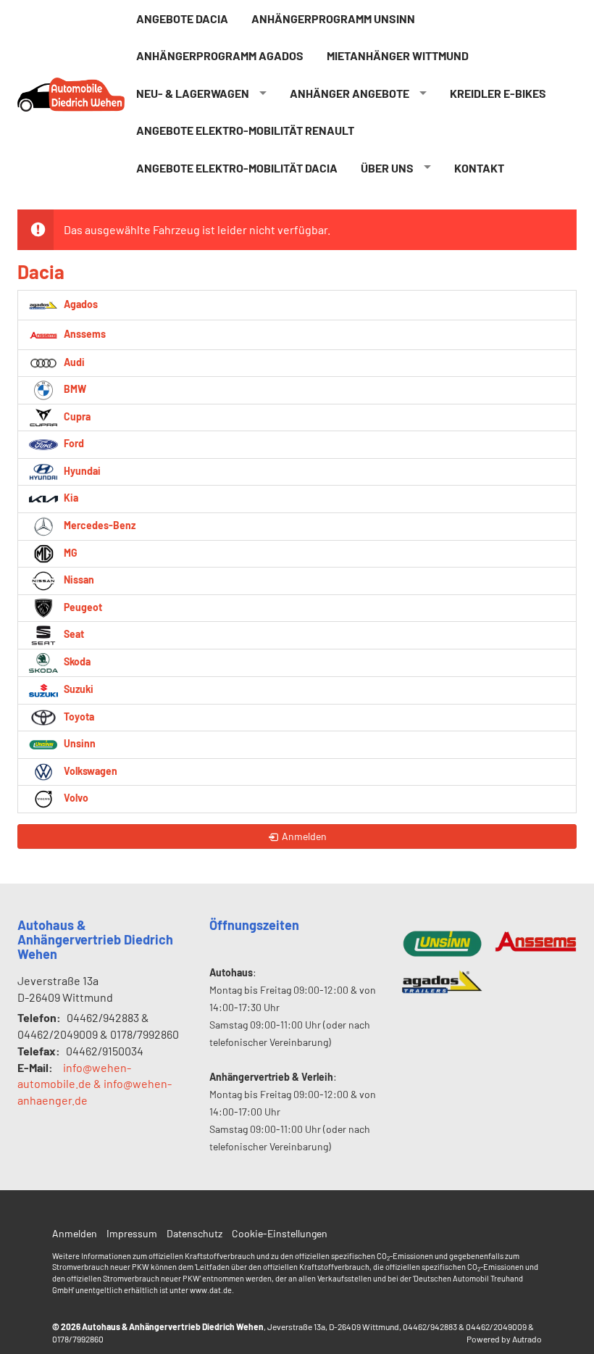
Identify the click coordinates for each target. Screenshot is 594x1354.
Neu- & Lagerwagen (192, 93)
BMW (74, 389)
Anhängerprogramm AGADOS (220, 55)
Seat (73, 634)
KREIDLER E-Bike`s (498, 93)
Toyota (78, 716)
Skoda (76, 661)
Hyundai (81, 471)
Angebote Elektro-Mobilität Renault (245, 130)
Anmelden (74, 1233)
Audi (73, 362)
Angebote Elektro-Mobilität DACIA (237, 168)
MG (70, 553)
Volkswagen (89, 771)
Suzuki (77, 689)
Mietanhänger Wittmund (398, 55)
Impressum (131, 1233)
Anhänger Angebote (349, 93)
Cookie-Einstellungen (279, 1233)
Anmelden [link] (304, 836)
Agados (80, 303)
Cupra (76, 416)
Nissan (78, 579)
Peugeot (82, 607)
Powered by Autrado (504, 1339)
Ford (73, 443)
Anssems (84, 333)
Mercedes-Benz (98, 525)
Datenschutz (194, 1233)
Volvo (75, 798)
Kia (70, 497)
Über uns (387, 168)
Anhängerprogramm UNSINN (333, 18)
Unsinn (79, 743)
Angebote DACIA (182, 18)
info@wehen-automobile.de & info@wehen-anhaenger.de (94, 1084)
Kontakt (479, 168)
